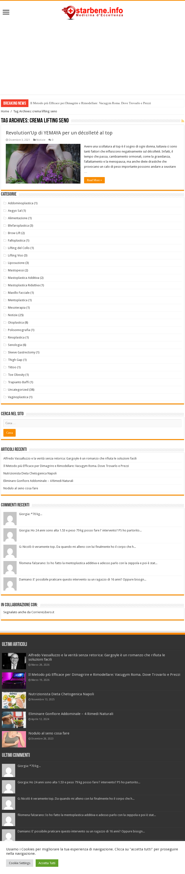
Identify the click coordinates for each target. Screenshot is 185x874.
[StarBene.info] (92, 12)
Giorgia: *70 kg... (30, 514)
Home (5, 111)
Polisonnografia (19, 330)
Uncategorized (18, 389)
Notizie (40, 139)
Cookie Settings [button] (19, 863)
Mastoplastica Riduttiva (24, 285)
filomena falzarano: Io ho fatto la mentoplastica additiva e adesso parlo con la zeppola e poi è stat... (88, 563)
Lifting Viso (15, 255)
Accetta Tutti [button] (47, 863)
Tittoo (12, 367)
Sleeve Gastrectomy (21, 352)
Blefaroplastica (18, 225)
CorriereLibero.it (42, 612)
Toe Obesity (16, 374)
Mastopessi (16, 270)
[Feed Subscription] (182, 121)
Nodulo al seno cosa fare (20, 488)
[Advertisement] (92, 61)
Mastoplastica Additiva (23, 278)
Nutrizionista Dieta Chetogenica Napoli (30, 473)
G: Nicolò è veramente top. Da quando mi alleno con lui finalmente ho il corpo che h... (77, 547)
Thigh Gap (15, 360)
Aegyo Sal (15, 210)
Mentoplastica (17, 300)
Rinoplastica (16, 337)
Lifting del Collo (19, 248)
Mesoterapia (17, 307)
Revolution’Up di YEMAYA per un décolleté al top (59, 133)
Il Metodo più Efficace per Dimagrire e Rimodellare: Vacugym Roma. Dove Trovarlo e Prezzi (90, 103)
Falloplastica (16, 240)
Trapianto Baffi (18, 382)
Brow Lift (14, 233)
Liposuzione (16, 263)
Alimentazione (17, 218)
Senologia (15, 345)
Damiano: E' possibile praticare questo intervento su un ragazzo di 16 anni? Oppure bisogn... (82, 579)
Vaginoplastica (18, 397)
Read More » (94, 180)
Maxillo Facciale (19, 292)
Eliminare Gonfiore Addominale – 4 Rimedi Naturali (38, 481)
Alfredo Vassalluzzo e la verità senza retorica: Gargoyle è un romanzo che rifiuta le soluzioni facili (70, 458)
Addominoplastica (20, 203)
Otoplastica (16, 322)
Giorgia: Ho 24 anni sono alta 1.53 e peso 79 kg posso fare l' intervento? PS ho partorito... (80, 530)
